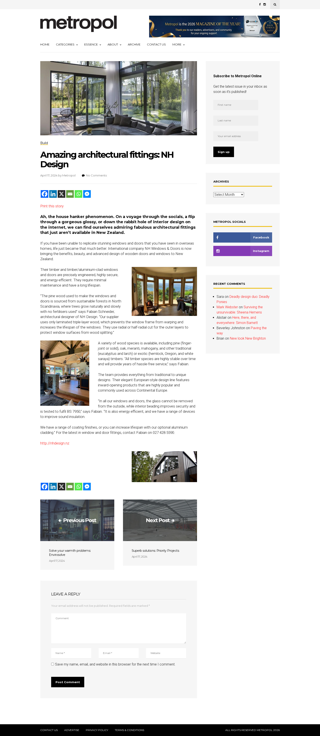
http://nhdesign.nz (54, 443)
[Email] (70, 194)
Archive (134, 44)
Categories (65, 44)
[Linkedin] (53, 194)
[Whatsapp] (78, 194)
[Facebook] (44, 194)
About (113, 44)
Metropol (69, 175)
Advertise (71, 730)
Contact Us (156, 44)
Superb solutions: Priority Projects (155, 551)
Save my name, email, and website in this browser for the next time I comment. (115, 664)
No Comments (96, 175)
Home (44, 44)
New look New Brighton (248, 338)
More (176, 44)
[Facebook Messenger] (87, 194)
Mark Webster (227, 307)
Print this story (52, 206)
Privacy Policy (97, 730)
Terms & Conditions (129, 730)
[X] (61, 194)
